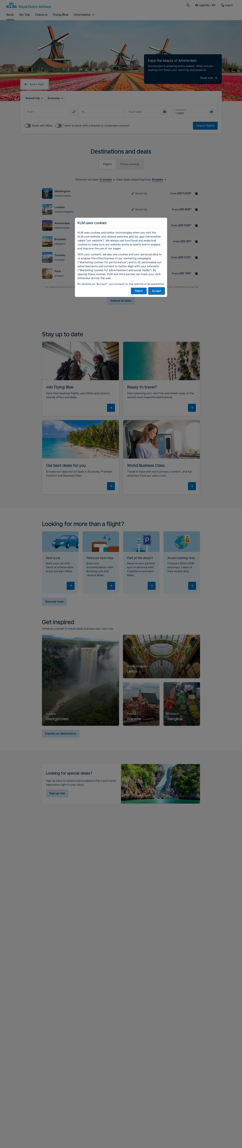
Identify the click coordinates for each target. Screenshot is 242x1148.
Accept (156, 290)
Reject (139, 290)
